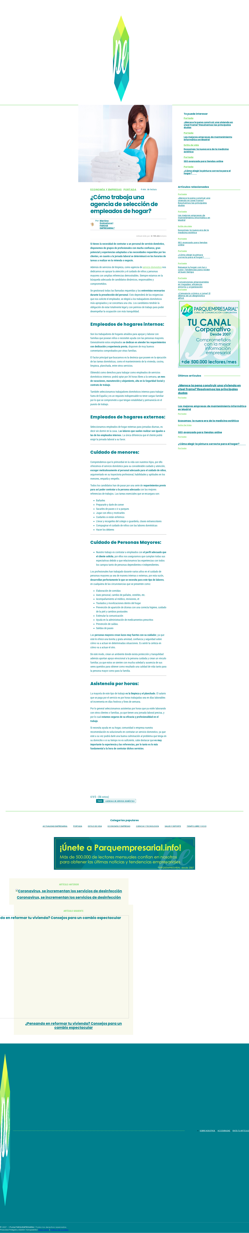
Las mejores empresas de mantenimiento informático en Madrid (208, 138)
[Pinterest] (140, 224)
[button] (237, 85)
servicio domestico (152, 267)
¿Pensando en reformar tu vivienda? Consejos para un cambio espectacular (73, 1026)
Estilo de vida (191, 145)
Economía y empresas (106, 189)
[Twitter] (130, 224)
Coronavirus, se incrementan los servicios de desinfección (69, 897)
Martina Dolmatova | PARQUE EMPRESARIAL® (107, 224)
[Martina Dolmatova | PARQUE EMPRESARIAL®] (92, 224)
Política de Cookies (59, 1229)
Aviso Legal (43, 1229)
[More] (161, 224)
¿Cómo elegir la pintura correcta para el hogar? (207, 172)
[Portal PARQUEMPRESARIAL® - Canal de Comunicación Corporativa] (123, 58)
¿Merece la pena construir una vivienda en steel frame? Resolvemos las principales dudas (208, 125)
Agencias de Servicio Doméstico (120, 801)
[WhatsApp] (151, 224)
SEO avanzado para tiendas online (203, 161)
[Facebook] (120, 224)
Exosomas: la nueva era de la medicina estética (206, 150)
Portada (129, 189)
